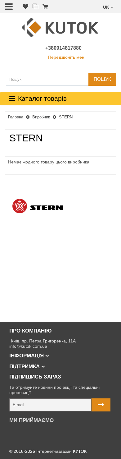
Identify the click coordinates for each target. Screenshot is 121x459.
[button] (108, 6)
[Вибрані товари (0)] (25, 7)
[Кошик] (45, 7)
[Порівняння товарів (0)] (35, 7)
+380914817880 (63, 48)
